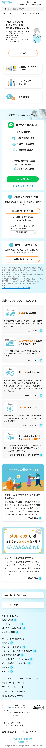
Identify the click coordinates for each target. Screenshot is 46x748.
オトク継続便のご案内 (11, 655)
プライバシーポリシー (11, 687)
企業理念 (5, 671)
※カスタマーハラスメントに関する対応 (16, 288)
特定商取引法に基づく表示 (27, 678)
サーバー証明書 (7, 707)
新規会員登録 (7, 620)
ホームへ (23, 53)
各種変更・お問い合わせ (12, 628)
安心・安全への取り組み (12, 647)
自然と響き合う (8, 732)
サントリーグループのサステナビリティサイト (12, 724)
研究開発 (5, 642)
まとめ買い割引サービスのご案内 (15, 659)
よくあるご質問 (8, 632)
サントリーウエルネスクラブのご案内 (17, 651)
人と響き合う (28, 732)
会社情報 (5, 667)
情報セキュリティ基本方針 (12, 695)
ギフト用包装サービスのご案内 (14, 663)
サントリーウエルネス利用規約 (14, 691)
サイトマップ (7, 678)
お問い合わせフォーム (23, 259)
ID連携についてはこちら (22, 186)
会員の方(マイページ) (11, 624)
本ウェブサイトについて (12, 682)
